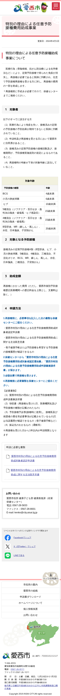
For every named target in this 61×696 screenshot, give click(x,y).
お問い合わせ (30, 615)
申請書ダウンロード (30, 597)
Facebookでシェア (22, 537)
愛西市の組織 (30, 590)
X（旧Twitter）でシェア (25, 546)
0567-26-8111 (17, 669)
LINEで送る (19, 555)
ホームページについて (30, 603)
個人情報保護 (30, 609)
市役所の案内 (30, 584)
